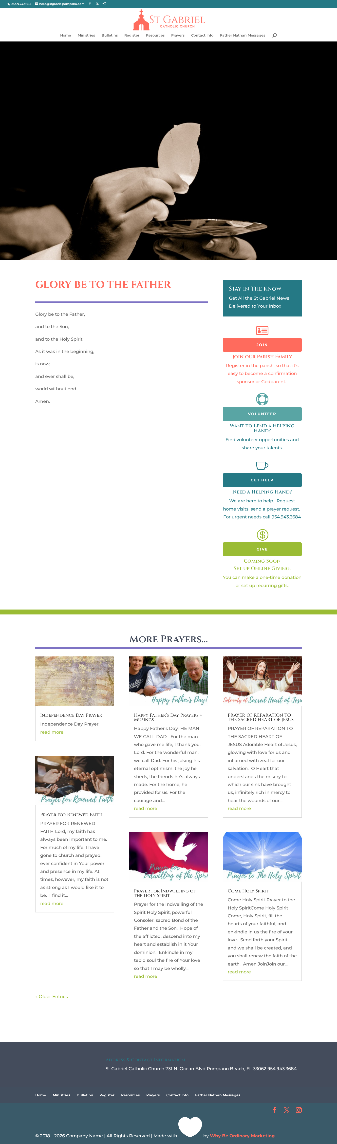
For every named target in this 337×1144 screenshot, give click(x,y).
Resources (155, 36)
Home (65, 36)
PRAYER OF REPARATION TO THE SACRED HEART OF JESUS (261, 717)
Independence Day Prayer (71, 715)
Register (131, 36)
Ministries (86, 36)
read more (51, 732)
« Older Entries (51, 996)
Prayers (178, 36)
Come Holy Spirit (248, 891)
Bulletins (110, 36)
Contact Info (202, 36)
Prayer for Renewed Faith (71, 815)
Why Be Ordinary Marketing (242, 1136)
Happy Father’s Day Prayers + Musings (168, 717)
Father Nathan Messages (242, 36)
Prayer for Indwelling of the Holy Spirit (165, 893)
